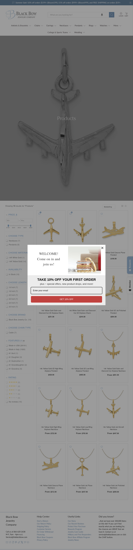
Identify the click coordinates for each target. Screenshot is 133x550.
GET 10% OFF (66, 299)
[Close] (102, 248)
